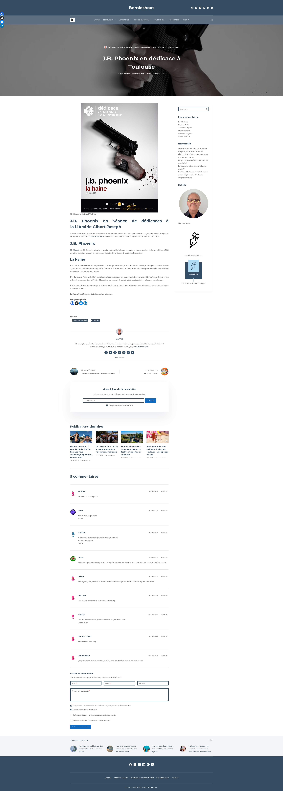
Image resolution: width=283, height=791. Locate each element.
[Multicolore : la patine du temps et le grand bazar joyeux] (146, 749)
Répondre (164, 491)
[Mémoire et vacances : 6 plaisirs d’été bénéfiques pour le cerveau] (110, 749)
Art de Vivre (124, 20)
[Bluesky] (81, 303)
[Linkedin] (85, 303)
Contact (186, 20)
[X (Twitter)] (196, 8)
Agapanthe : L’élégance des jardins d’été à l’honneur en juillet (91, 749)
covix (80, 510)
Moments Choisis (184, 130)
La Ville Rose (183, 122)
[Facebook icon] (106, 352)
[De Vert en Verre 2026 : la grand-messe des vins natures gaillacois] (107, 437)
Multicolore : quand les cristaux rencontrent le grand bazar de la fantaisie (199, 749)
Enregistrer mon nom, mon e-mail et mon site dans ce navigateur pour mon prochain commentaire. (102, 706)
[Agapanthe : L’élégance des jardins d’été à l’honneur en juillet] (73, 749)
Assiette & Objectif (185, 127)
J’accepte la (121, 405)
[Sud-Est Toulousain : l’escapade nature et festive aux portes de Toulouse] (132, 437)
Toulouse (160, 47)
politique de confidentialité (124, 405)
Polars (96, 320)
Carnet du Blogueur (185, 133)
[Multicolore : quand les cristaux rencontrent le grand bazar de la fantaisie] (183, 749)
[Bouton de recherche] (206, 109)
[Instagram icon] (123, 352)
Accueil (97, 20)
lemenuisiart (84, 656)
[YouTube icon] (132, 352)
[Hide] (1, 30)
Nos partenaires (162, 778)
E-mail (108, 683)
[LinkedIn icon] (110, 352)
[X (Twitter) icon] (119, 352)
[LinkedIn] (208, 8)
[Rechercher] (212, 20)
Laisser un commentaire (80, 727)
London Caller (84, 636)
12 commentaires (85, 460)
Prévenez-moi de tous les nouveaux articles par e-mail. (92, 720)
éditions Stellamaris (95, 236)
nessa (80, 557)
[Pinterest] (204, 8)
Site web (142, 683)
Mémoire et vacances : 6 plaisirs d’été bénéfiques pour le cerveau (126, 749)
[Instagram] (200, 8)
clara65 (81, 615)
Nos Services (174, 20)
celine (81, 576)
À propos (108, 778)
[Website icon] (115, 352)
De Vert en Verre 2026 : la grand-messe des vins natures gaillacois (107, 449)
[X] (77, 303)
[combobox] (192, 109)
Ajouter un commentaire (81, 691)
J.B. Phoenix (74, 250)
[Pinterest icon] (128, 352)
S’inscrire (150, 400)
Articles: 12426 (119, 357)
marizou (82, 595)
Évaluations (159, 20)
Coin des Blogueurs (141, 20)
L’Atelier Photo (183, 125)
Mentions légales (121, 778)
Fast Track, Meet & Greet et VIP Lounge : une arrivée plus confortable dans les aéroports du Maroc (193, 175)
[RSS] (212, 8)
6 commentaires (110, 455)
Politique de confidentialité (142, 778)
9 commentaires (173, 47)
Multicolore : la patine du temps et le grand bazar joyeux (163, 749)
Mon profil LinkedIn (141, 346)
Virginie (81, 491)
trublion (81, 532)
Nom (74, 683)
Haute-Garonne (80, 320)
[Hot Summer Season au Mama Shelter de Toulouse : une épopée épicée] (157, 437)
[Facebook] (192, 8)
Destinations (108, 20)
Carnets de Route (184, 136)
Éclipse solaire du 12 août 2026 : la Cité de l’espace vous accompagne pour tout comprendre (81, 452)
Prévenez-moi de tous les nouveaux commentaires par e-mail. (94, 715)
